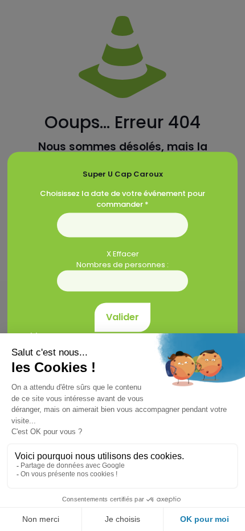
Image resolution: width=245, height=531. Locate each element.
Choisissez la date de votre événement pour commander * (122, 199)
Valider (122, 317)
